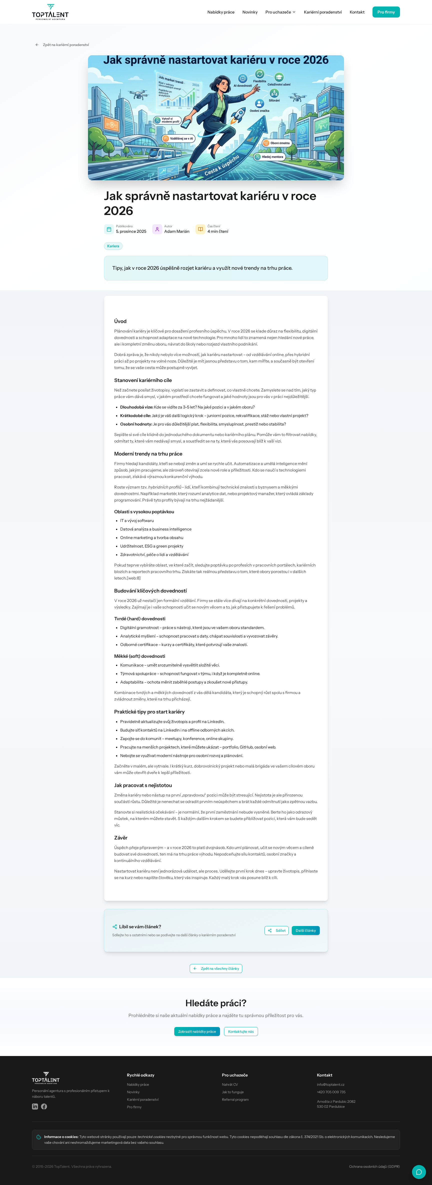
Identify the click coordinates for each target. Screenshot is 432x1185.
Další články (306, 930)
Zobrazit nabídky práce (197, 1031)
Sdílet (281, 930)
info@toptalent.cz (330, 1084)
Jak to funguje (233, 1092)
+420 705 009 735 (331, 1092)
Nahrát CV (230, 1084)
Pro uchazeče (278, 12)
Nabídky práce (221, 12)
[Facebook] (44, 1107)
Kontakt (357, 12)
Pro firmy (386, 12)
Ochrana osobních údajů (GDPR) (374, 1166)
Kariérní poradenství (323, 12)
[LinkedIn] (35, 1107)
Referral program (235, 1099)
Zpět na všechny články (220, 968)
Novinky (250, 12)
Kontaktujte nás (241, 1031)
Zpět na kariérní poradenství (66, 44)
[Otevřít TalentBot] (419, 1172)
